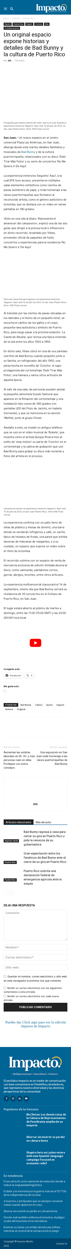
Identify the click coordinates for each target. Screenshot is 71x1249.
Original (21, 709)
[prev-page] (6, 892)
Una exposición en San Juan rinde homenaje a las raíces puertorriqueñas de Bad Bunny (51, 758)
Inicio (6, 18)
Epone (49, 704)
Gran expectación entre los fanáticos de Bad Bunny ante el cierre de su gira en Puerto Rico (45, 858)
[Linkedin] (40, 69)
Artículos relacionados (18, 822)
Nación (16, 18)
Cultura (38, 24)
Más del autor (43, 822)
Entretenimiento (12, 28)
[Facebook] (7, 69)
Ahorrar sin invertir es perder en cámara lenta (45, 1138)
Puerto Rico (29, 18)
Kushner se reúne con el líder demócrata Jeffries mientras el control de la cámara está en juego (32, 1229)
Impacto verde (11, 840)
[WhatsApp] (32, 69)
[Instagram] (13, 1098)
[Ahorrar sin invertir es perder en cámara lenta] (13, 1139)
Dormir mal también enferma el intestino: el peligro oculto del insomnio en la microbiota (34, 1219)
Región (29, 24)
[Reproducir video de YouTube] (35, 643)
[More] (49, 69)
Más (46, 24)
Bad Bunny (28, 152)
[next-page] (11, 892)
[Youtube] (26, 1098)
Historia (9, 709)
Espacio (60, 704)
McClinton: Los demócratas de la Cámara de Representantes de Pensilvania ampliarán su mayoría (46, 1120)
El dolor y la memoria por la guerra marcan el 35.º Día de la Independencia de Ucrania (35, 1193)
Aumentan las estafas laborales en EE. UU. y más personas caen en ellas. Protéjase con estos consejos (19, 760)
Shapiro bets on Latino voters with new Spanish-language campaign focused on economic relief (45, 1158)
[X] (15, 69)
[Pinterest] (24, 69)
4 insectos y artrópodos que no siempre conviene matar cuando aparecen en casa (33, 1203)
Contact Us (61, 1243)
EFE (9, 60)
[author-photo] (35, 799)
